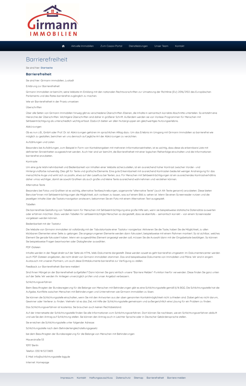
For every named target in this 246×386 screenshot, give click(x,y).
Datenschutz (123, 377)
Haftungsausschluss (101, 377)
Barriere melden (176, 377)
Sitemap (138, 377)
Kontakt (81, 377)
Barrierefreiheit (155, 377)
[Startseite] (63, 46)
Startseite (47, 67)
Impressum (66, 377)
